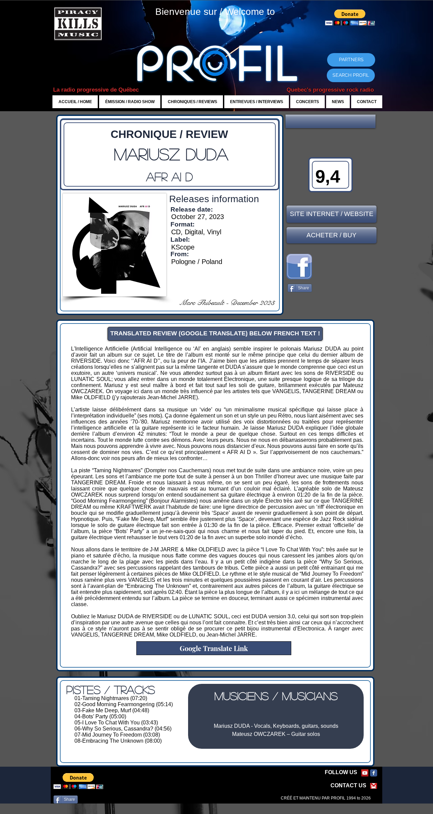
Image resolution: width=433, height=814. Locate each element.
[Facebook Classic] (373, 772)
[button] (330, 121)
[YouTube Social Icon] (364, 772)
